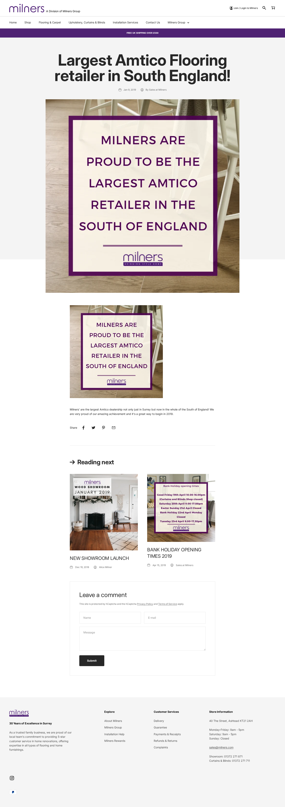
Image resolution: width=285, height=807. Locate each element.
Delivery (159, 720)
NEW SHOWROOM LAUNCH (99, 558)
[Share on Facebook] (83, 428)
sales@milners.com (221, 747)
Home (13, 22)
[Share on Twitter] (93, 428)
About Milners (113, 720)
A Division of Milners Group (63, 11)
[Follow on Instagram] (12, 778)
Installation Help (114, 734)
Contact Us (153, 22)
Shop (27, 22)
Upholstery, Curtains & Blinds (87, 22)
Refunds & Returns (165, 740)
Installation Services (125, 22)
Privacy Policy (145, 603)
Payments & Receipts (167, 734)
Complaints (161, 747)
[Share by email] (113, 428)
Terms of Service (167, 603)
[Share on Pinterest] (103, 428)
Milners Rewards (114, 740)
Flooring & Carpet (50, 22)
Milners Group (176, 22)
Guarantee (160, 727)
